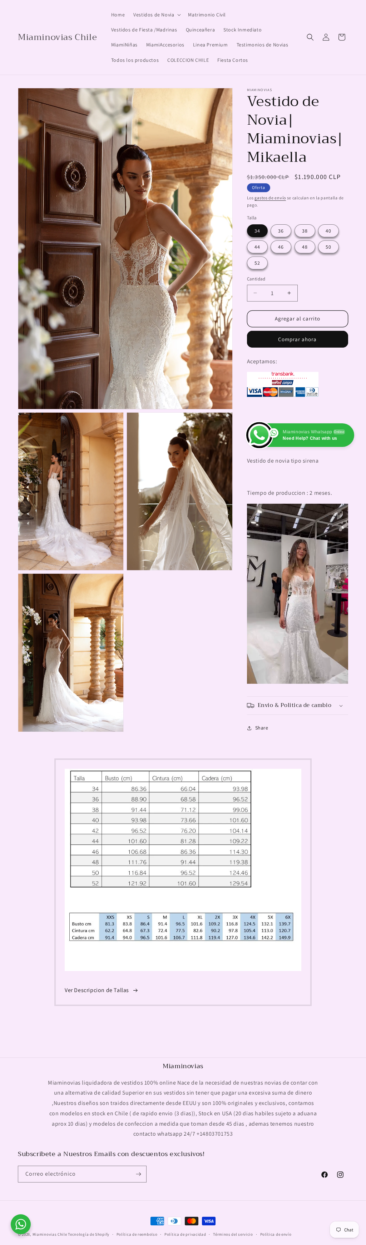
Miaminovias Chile (50, 1234)
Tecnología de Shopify (88, 1234)
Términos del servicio (233, 1234)
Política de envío (276, 1234)
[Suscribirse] (138, 1174)
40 (328, 231)
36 (281, 231)
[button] (156, 14)
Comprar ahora (297, 339)
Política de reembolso (137, 1234)
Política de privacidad (185, 1234)
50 (328, 247)
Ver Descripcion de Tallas (97, 990)
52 (257, 263)
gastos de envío (270, 197)
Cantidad (256, 279)
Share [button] (261, 727)
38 (305, 231)
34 (257, 231)
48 (305, 247)
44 (257, 247)
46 (281, 247)
